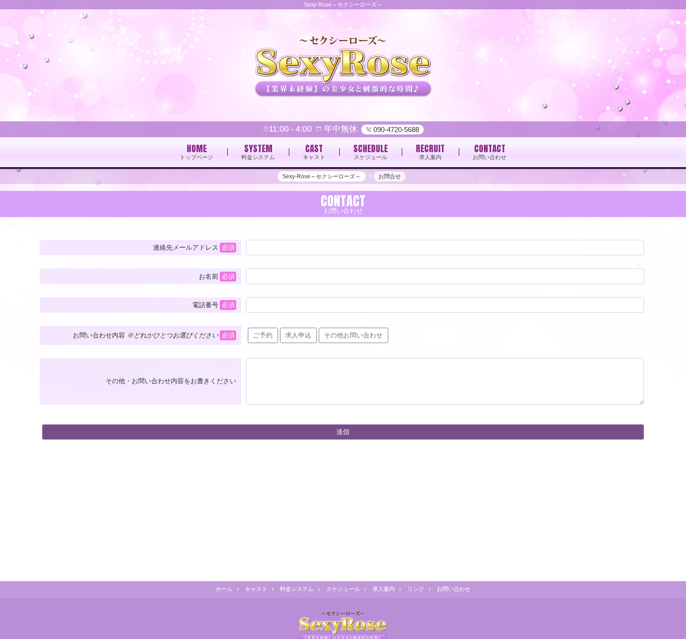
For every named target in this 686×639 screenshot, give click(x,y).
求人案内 (383, 589)
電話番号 (205, 305)
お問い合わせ (453, 589)
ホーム (224, 589)
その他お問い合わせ (353, 335)
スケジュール (343, 589)
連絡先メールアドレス (185, 247)
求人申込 (298, 335)
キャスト (256, 589)
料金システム (297, 589)
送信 (343, 431)
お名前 (208, 276)
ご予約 (263, 335)
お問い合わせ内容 (145, 335)
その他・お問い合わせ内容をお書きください (170, 381)
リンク (415, 589)
